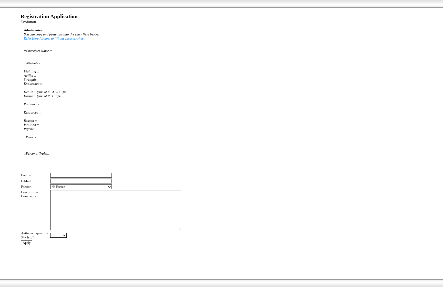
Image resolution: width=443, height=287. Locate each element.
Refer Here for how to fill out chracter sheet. (54, 38)
